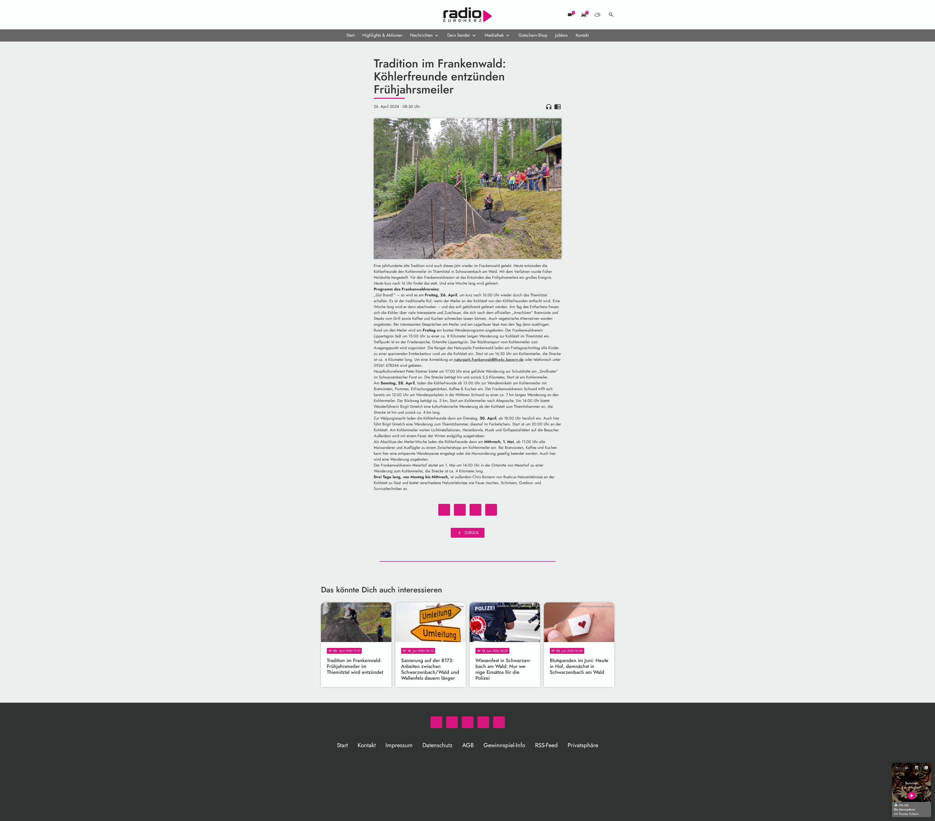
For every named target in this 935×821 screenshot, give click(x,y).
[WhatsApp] (326, 15)
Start (350, 35)
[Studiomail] (355, 15)
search (611, 15)
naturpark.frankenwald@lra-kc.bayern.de (489, 359)
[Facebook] (336, 15)
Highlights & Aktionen (382, 35)
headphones (548, 106)
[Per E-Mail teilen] (491, 510)
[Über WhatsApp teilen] (475, 510)
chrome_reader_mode (557, 106)
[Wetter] (597, 15)
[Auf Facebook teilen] (444, 510)
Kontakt (582, 35)
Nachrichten (421, 35)
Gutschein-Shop (532, 35)
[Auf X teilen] (460, 510)
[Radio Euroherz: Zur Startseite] (467, 14)
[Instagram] (345, 15)
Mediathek (494, 35)
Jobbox (561, 35)
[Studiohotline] (365, 15)
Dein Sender (458, 35)
